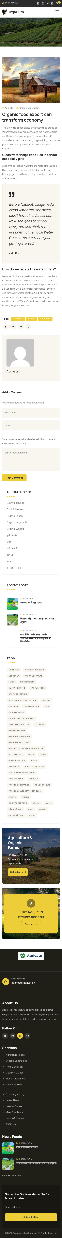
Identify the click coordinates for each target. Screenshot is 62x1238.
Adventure (14, 670)
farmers (46, 700)
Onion (31, 754)
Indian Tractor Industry (22, 718)
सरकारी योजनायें (14, 567)
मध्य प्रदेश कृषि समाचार (16, 815)
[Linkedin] (5, 1036)
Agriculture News (34, 670)
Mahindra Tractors (19, 742)
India (47, 706)
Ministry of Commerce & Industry (26, 748)
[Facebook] (28, 1036)
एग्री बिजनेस (12, 535)
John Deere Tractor (19, 724)
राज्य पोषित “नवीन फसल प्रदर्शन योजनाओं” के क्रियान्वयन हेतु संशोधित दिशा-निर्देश (35, 638)
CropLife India (37, 688)
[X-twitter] (20, 1036)
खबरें (9, 541)
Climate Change (17, 688)
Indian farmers (16, 712)
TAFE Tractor (16, 779)
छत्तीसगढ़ (49, 803)
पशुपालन (10, 554)
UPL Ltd (12, 797)
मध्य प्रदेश (42, 809)
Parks (31, 319)
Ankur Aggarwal (33, 676)
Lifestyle (17, 319)
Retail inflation (17, 761)
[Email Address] (5, 981)
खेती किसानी (12, 548)
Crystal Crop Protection (22, 700)
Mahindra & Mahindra (19, 736)
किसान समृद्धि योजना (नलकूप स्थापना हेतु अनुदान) (36, 1163)
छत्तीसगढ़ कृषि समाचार (15, 809)
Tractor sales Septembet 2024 (25, 791)
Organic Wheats (16, 528)
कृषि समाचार (36, 803)
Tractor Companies (19, 785)
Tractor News (42, 785)
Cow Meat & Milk (16, 503)
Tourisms (45, 319)
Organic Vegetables (29, 107)
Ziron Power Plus (18, 803)
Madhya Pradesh (17, 730)
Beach (12, 682)
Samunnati (14, 767)
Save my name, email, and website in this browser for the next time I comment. (29, 441)
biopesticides (27, 682)
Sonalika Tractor (34, 767)
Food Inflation (31, 706)
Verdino (25, 797)
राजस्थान (32, 815)
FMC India (13, 706)
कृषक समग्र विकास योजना (31, 602)
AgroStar (14, 676)
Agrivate (9, 107)
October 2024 (16, 754)
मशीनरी (10, 561)
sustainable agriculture (22, 773)
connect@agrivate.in (23, 982)
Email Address (18, 978)
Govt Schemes (15, 509)
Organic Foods (15, 516)
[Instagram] (13, 1036)
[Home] (31, 956)
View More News (11, 1175)
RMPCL (34, 761)
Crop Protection (18, 694)
